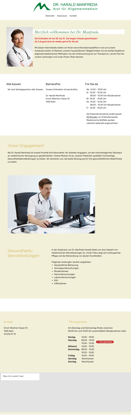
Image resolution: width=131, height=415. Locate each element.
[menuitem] (50, 16)
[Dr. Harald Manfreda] (65, 7)
